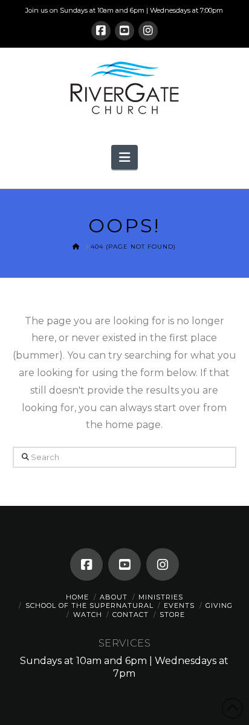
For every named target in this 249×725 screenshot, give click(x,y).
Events (179, 605)
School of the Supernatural (89, 605)
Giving (219, 605)
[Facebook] (101, 30)
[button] (124, 157)
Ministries (160, 597)
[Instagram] (148, 30)
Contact (130, 614)
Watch (87, 614)
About (114, 597)
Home (77, 597)
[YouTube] (124, 30)
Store (172, 614)
